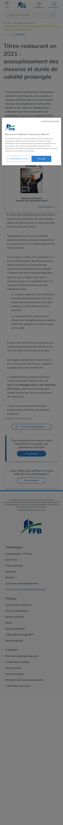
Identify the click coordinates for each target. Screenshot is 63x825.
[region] (32, 141)
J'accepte (41, 159)
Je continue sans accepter (50, 121)
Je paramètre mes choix (18, 159)
